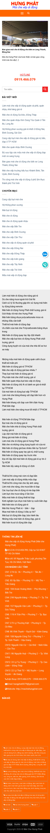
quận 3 (16, 809)
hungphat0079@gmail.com (26, 684)
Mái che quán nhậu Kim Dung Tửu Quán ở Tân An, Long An (23, 122)
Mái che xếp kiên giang (13, 259)
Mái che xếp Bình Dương (14, 232)
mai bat (7, 805)
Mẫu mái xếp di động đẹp (14, 275)
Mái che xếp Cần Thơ (12, 237)
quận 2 (7, 809)
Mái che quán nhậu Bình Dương (17, 147)
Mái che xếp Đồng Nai (12, 248)
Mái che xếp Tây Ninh (12, 264)
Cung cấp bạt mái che (12, 199)
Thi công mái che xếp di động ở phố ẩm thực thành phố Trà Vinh (23, 181)
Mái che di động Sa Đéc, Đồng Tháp (19, 114)
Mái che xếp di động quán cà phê (18, 242)
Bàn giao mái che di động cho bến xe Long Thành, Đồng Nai (22, 163)
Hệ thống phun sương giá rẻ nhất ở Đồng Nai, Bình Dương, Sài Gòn (23, 131)
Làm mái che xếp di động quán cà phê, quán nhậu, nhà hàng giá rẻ (23, 107)
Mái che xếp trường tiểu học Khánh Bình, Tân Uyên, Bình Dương (23, 172)
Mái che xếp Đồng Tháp (13, 253)
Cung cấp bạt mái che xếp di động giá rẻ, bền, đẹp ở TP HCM (24, 140)
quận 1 (35, 805)
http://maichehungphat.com (29, 689)
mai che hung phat (22, 805)
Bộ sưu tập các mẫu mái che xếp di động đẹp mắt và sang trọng (24, 154)
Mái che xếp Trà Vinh (12, 269)
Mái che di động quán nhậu (15, 221)
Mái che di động (10, 215)
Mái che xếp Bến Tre (12, 226)
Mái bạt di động (9, 210)
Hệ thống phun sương (12, 205)
